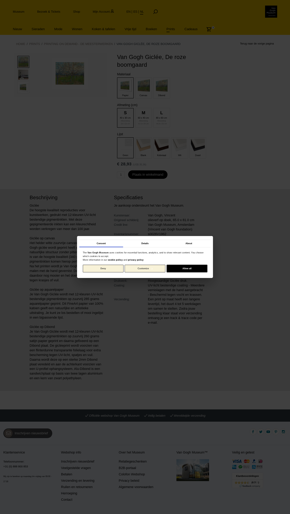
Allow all (187, 268)
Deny (103, 268)
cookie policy (115, 259)
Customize (143, 268)
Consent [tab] (101, 243)
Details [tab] (145, 243)
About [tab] (188, 243)
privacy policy (136, 259)
